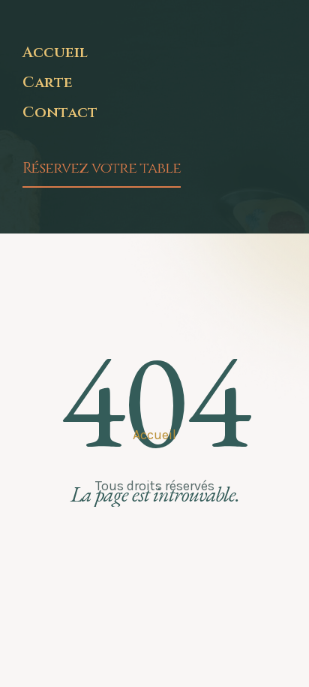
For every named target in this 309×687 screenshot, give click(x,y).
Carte (47, 82)
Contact (60, 112)
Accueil (55, 52)
